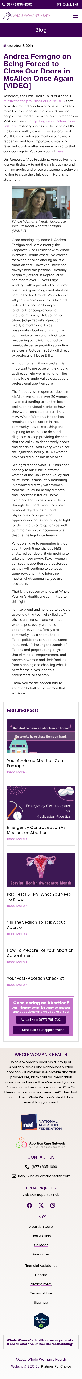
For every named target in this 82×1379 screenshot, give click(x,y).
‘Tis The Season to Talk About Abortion (36, 924)
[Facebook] (29, 1205)
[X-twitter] (41, 1205)
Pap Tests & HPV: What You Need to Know (39, 896)
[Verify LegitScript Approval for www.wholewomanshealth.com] (41, 1328)
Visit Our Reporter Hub (41, 1194)
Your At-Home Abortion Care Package (36, 763)
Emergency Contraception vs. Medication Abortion (36, 830)
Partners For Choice (56, 1366)
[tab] (41, 1342)
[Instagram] (52, 1205)
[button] (67, 4)
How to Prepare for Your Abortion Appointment (40, 953)
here (59, 151)
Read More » (17, 772)
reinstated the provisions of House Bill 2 (34, 101)
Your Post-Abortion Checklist (35, 978)
